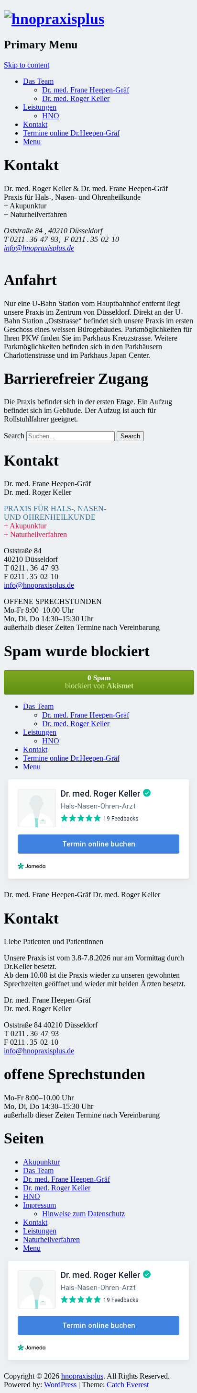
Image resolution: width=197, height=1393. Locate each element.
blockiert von (99, 682)
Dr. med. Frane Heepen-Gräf (85, 90)
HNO (50, 116)
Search (14, 436)
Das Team (38, 81)
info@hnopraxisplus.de (39, 248)
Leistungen (39, 107)
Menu (32, 141)
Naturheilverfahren (51, 1239)
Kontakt (35, 124)
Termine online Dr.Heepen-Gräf (71, 133)
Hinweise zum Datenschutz (83, 1214)
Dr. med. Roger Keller (75, 98)
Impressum (39, 1205)
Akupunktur (41, 1162)
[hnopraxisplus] (54, 18)
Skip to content (26, 65)
